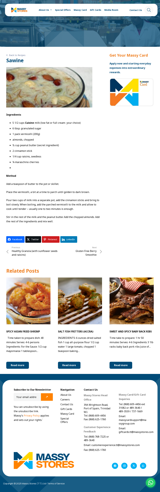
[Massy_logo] (19, 10)
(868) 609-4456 (132, 404)
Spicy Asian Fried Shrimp (23, 331)
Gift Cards (66, 409)
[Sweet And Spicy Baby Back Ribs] (132, 279)
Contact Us (66, 404)
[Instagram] (124, 466)
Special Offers (64, 420)
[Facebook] (115, 466)
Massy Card (67, 413)
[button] (50, 10)
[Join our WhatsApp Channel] (150, 482)
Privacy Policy (32, 415)
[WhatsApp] (143, 466)
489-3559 (124, 411)
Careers (65, 399)
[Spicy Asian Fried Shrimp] (28, 279)
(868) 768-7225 (97, 436)
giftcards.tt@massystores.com (136, 432)
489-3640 (89, 440)
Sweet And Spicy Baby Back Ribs (131, 331)
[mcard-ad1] (132, 92)
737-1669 (137, 411)
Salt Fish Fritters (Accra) (75, 331)
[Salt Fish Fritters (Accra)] (80, 279)
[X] (134, 466)
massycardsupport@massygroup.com (132, 421)
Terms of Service (56, 483)
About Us (65, 395)
